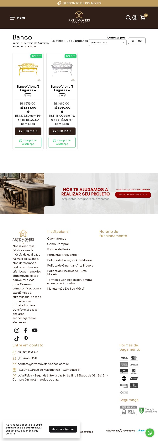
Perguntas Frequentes (62, 255)
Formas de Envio (58, 249)
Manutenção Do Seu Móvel (65, 288)
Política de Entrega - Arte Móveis (69, 260)
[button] (28, 142)
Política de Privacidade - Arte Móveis (67, 272)
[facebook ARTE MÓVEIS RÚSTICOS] (26, 330)
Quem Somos (56, 238)
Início (16, 43)
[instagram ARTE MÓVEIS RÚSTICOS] (17, 330)
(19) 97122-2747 (28, 352)
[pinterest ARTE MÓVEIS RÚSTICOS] (26, 339)
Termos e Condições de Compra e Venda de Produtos (69, 281)
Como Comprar (58, 244)
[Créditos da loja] (140, 430)
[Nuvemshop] (121, 431)
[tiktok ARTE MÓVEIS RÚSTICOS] (17, 339)
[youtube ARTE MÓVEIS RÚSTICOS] (35, 330)
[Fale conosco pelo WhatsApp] (149, 432)
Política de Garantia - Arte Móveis (70, 265)
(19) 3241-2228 (27, 358)
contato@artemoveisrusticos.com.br (43, 364)
